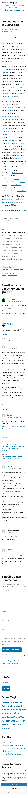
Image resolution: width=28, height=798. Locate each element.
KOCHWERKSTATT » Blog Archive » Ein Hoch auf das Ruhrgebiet (12, 459)
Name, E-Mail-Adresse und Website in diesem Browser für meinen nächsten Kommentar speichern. (13, 641)
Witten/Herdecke (14, 119)
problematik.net (7, 341)
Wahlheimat (12, 725)
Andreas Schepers (9, 3)
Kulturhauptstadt (21, 223)
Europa (9, 223)
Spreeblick (22, 210)
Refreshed (18, 721)
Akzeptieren (14, 784)
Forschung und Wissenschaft (14, 713)
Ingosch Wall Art (8, 742)
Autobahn (10, 110)
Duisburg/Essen (7, 116)
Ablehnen (14, 788)
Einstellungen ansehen (14, 792)
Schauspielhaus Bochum (10, 140)
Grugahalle (13, 149)
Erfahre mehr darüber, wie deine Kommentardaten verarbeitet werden (14, 661)
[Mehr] (24, 10)
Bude (19, 84)
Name (4, 611)
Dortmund (5, 119)
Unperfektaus (21, 191)
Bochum (16, 116)
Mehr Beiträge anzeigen (12, 259)
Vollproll (7, 72)
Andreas (5, 29)
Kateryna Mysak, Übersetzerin (13, 745)
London (16, 179)
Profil (4, 10)
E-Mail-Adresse (6, 620)
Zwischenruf (6, 220)
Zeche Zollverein (17, 173)
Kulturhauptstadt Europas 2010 (12, 202)
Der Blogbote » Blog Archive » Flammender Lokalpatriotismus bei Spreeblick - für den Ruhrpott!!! (13, 447)
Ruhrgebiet (5, 49)
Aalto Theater (16, 185)
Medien (16, 717)
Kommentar (5, 590)
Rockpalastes (16, 158)
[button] (26, 770)
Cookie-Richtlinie (7, 796)
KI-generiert (10, 717)
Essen (5, 223)
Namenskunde (15, 10)
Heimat (14, 223)
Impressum (22, 796)
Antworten (4, 318)
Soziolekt (17, 75)
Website (4, 629)
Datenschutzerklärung (15, 796)
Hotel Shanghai (9, 128)
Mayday (21, 164)
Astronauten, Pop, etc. (8, 702)
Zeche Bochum (13, 146)
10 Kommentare (7, 31)
